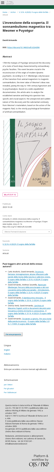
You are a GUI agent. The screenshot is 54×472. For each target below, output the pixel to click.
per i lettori (8, 384)
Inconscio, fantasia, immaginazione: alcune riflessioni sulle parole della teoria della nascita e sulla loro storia (29, 274)
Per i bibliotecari (10, 392)
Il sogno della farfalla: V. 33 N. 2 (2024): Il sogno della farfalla (29, 300)
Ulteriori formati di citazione (15, 232)
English (7, 350)
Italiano (7, 354)
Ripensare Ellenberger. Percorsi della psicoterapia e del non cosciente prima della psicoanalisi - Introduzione (28, 287)
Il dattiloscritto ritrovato (33, 298)
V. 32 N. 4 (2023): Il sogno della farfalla (33, 12)
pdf (9, 194)
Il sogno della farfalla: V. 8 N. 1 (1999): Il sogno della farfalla (28, 322)
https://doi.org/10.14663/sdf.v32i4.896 (23, 47)
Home (5, 12)
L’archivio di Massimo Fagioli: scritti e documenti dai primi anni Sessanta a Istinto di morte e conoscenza (29, 308)
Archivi (13, 12)
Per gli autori (9, 388)
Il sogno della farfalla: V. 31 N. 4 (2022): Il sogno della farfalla (29, 313)
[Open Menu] (2, 2)
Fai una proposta (13, 334)
